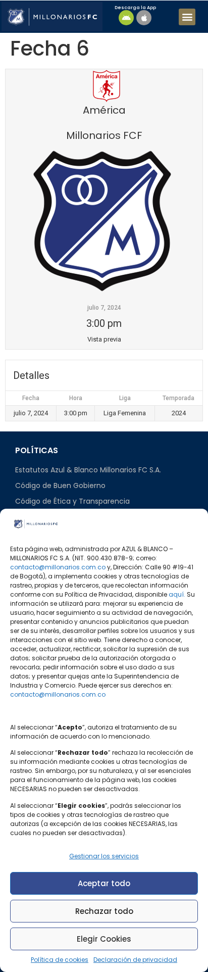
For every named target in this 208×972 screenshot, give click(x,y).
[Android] (126, 17)
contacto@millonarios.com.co (58, 567)
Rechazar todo (104, 911)
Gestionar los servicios (104, 856)
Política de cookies (59, 959)
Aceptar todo (104, 883)
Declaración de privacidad (135, 959)
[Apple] (143, 17)
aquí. (177, 594)
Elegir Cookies (104, 939)
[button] (187, 17)
